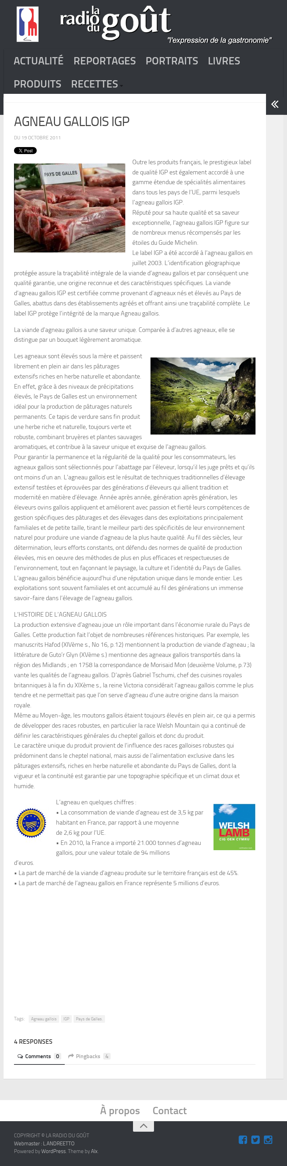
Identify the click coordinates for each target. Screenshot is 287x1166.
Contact (170, 1110)
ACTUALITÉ (39, 61)
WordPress (53, 1151)
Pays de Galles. (89, 1018)
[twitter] (255, 1140)
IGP (66, 1018)
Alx (94, 1151)
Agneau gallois (44, 1018)
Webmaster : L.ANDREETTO (44, 1143)
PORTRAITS (172, 61)
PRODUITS (37, 84)
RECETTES (94, 84)
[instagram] (268, 1140)
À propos (120, 1110)
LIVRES (224, 61)
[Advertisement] (151, 946)
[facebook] (243, 1140)
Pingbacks (92, 1056)
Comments (42, 1056)
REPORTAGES (105, 61)
